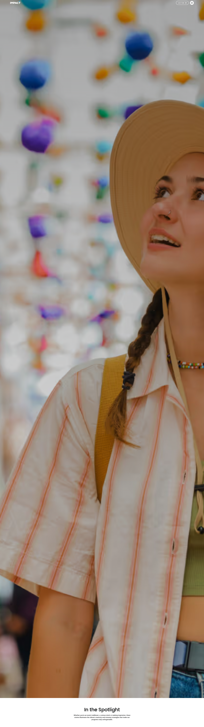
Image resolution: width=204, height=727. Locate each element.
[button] (192, 3)
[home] (15, 3)
